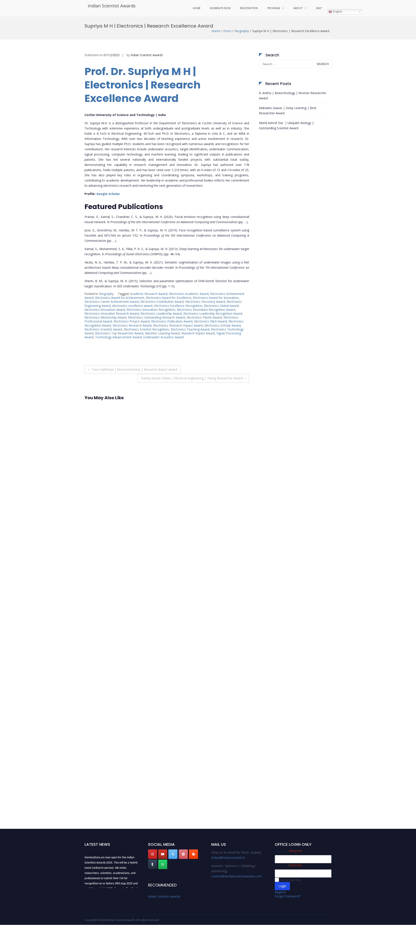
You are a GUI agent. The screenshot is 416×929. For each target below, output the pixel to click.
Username (288, 851)
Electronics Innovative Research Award (111, 313)
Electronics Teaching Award (190, 329)
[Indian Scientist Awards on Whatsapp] (162, 864)
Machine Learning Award (162, 333)
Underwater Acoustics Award (163, 337)
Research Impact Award (198, 333)
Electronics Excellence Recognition (178, 306)
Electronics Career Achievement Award (111, 301)
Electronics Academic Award (188, 294)
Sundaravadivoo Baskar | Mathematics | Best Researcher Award (108, 468)
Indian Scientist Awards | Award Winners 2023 (108, 807)
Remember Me (290, 880)
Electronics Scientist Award (103, 329)
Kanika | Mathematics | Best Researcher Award (107, 674)
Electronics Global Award (221, 306)
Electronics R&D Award (210, 321)
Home (196, 8)
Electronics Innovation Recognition (151, 309)
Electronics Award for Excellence (168, 298)
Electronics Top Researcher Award (119, 333)
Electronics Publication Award (171, 321)
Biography (242, 31)
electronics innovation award (104, 309)
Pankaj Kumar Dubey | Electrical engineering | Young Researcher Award (191, 378)
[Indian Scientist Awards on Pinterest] (183, 854)
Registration (249, 8)
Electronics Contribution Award (162, 301)
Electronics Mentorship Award (105, 317)
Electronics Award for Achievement (119, 298)
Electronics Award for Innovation (216, 298)
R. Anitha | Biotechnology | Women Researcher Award (292, 95)
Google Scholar (108, 194)
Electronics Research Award (132, 325)
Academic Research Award (148, 294)
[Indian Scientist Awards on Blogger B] (193, 854)
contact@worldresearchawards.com (236, 876)
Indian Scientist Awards (112, 6)
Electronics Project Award (132, 321)
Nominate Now (220, 8)
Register (280, 892)
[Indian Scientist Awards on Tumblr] (152, 864)
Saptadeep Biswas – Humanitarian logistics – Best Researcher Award (107, 607)
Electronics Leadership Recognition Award (212, 313)
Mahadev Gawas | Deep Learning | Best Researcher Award (287, 110)
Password (288, 865)
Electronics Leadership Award (161, 313)
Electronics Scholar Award (222, 325)
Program (273, 8)
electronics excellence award (132, 306)
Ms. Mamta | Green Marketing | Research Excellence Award (104, 537)
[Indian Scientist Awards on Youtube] (162, 854)
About (297, 8)
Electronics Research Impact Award (178, 325)
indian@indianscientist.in (228, 857)
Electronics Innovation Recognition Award (206, 309)
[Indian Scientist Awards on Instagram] (152, 854)
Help (319, 8)
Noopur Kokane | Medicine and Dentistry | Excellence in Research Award (109, 741)
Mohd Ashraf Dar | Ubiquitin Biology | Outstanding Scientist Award (286, 125)
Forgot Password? (287, 896)
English (337, 11)
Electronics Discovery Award (205, 301)
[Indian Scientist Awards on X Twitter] (172, 854)
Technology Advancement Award (118, 337)
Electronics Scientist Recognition (146, 329)
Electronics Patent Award (204, 317)
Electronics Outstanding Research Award (156, 317)
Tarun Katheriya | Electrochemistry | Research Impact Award (134, 369)
